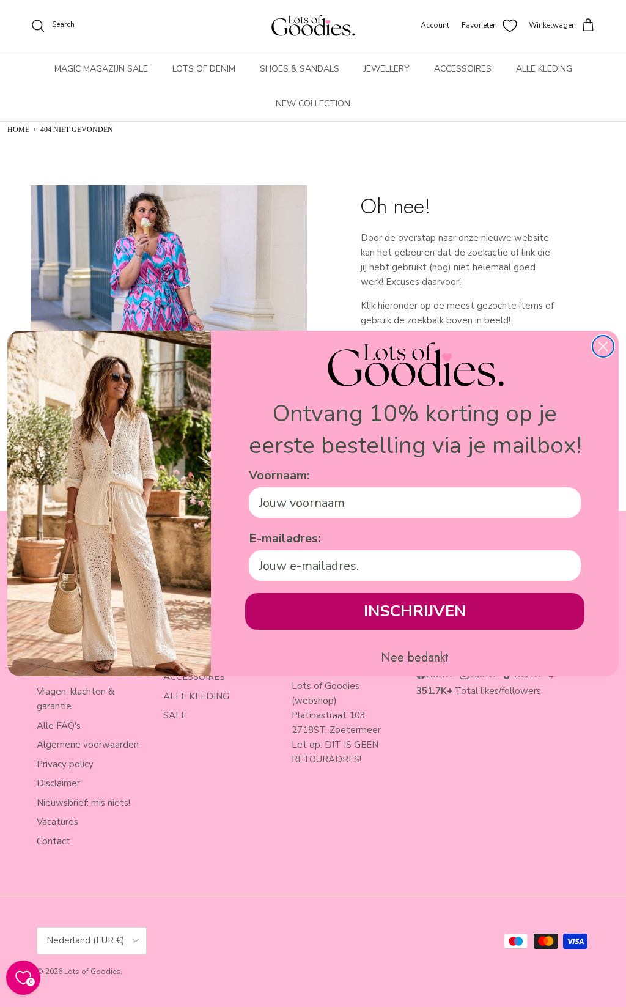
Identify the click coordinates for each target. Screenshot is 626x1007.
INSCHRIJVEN (415, 611)
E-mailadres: (285, 538)
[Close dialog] (603, 346)
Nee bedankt (415, 658)
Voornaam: (279, 475)
